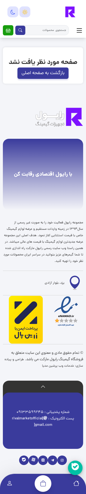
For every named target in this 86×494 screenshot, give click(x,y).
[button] (8, 30)
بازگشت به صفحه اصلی (43, 73)
